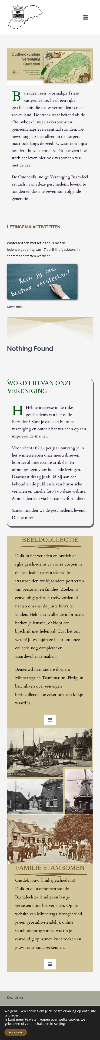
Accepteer (15, 1032)
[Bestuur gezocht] (42, 265)
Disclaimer (15, 997)
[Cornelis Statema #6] (50, 815)
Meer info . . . (17, 307)
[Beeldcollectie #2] (50, 729)
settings (60, 1024)
